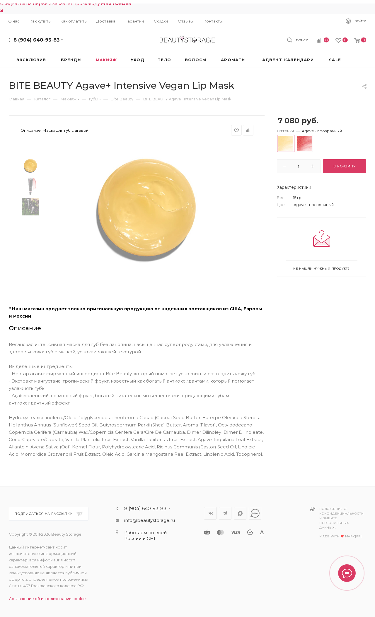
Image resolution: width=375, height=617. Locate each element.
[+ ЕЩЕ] (356, 60)
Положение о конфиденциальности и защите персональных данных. (341, 518)
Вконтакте (210, 513)
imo (255, 513)
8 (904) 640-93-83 (36, 40)
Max (240, 513)
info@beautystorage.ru (149, 520)
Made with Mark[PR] (340, 536)
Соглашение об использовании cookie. (48, 598)
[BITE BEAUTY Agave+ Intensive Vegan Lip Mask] (147, 209)
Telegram (225, 513)
